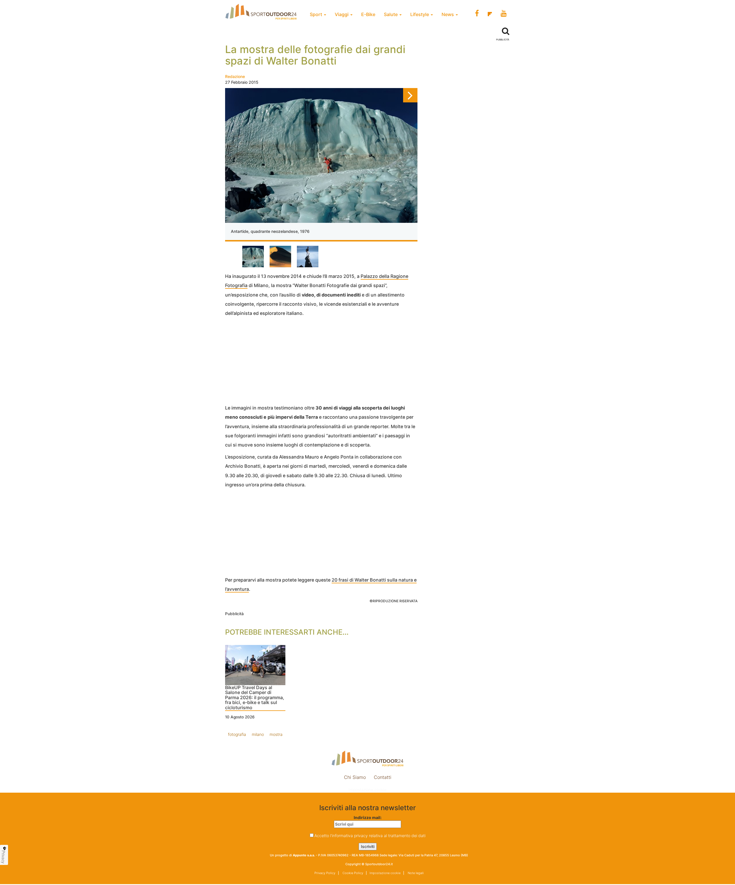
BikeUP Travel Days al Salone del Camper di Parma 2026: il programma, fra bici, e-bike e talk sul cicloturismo (254, 697)
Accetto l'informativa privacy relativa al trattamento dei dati (369, 835)
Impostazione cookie (367, 789)
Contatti (382, 777)
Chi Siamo (355, 777)
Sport (316, 14)
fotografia (237, 734)
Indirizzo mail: (368, 817)
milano (258, 734)
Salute (391, 14)
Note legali (415, 873)
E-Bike (368, 14)
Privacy (3, 856)
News (448, 14)
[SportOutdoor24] (367, 758)
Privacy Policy (324, 873)
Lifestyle (420, 14)
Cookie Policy (352, 873)
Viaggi (342, 14)
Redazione (235, 76)
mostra (276, 734)
